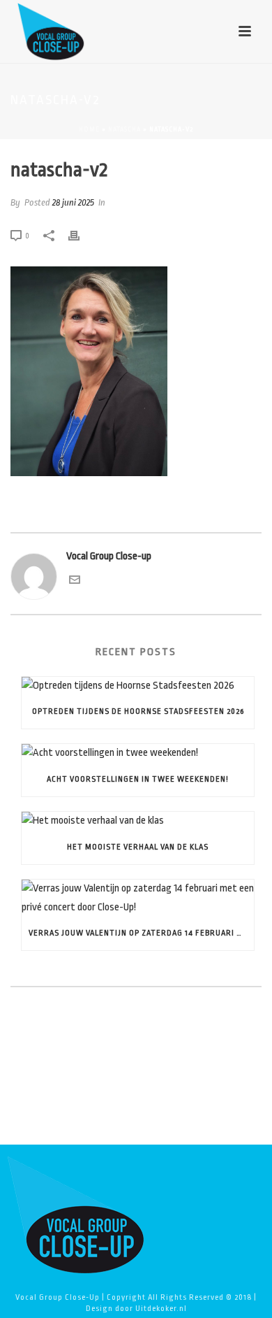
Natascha (124, 129)
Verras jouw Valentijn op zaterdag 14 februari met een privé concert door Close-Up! (141, 933)
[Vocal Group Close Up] (75, 1214)
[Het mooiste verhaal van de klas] (138, 821)
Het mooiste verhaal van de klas (138, 847)
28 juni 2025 (73, 202)
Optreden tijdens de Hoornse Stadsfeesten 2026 (138, 711)
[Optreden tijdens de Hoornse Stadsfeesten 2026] (138, 686)
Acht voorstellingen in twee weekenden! (138, 779)
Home (89, 129)
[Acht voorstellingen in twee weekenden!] (138, 753)
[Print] (80, 236)
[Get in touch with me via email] (74, 582)
